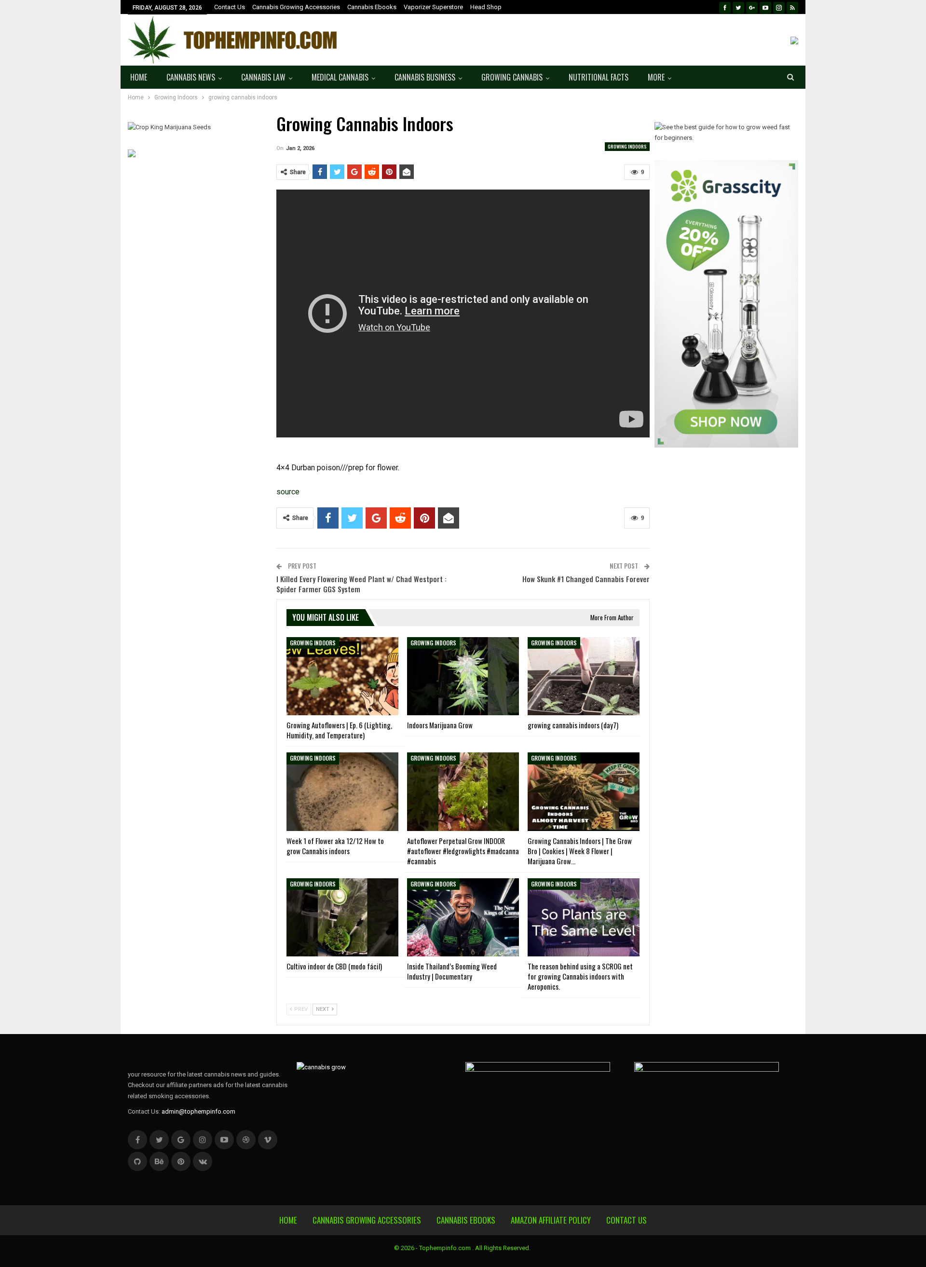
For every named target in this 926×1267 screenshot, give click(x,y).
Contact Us (229, 7)
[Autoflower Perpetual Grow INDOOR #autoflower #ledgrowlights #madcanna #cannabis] (463, 791)
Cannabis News (190, 77)
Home (138, 77)
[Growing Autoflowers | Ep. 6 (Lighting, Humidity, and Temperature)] (342, 676)
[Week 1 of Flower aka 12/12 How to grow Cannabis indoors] (342, 791)
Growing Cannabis (512, 77)
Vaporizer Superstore (433, 7)
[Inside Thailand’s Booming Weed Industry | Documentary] (463, 917)
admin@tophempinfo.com (198, 1111)
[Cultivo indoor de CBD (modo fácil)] (342, 917)
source (288, 491)
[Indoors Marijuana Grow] (463, 676)
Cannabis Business (425, 77)
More (656, 77)
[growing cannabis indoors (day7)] (584, 676)
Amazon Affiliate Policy (551, 1220)
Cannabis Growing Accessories (296, 7)
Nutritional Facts (598, 77)
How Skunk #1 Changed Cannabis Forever (586, 578)
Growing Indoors (627, 146)
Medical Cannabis (340, 77)
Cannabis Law (263, 77)
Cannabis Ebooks (371, 7)
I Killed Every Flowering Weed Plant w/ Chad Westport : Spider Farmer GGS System (361, 583)
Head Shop (486, 7)
